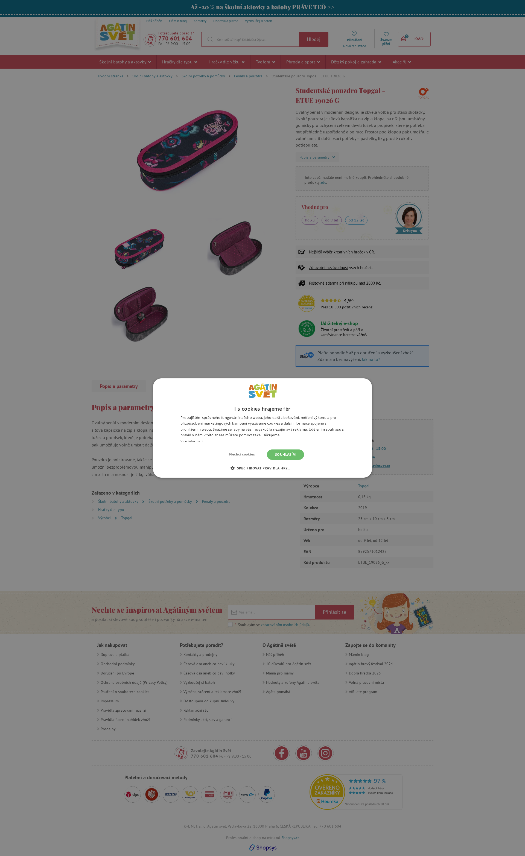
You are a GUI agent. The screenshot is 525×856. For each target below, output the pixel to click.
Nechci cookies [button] (242, 454)
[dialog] (262, 428)
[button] (262, 468)
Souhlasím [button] (285, 454)
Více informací (191, 441)
